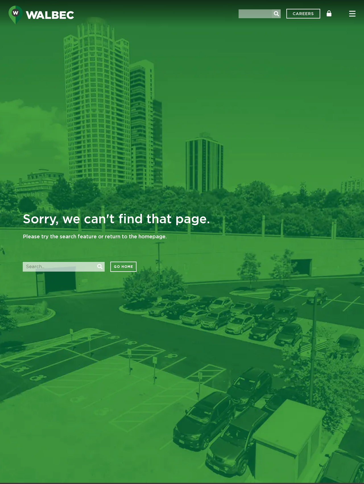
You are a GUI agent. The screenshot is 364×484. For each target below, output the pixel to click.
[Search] (276, 13)
